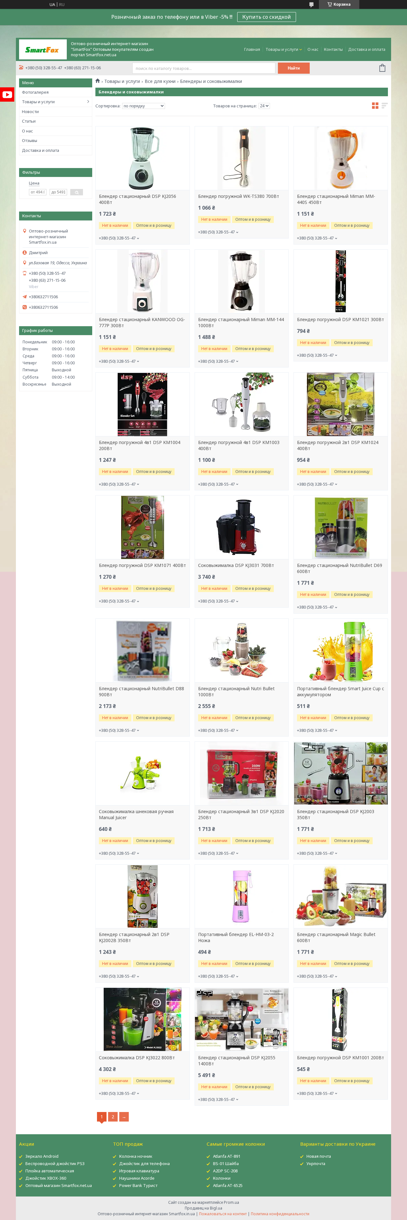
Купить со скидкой (266, 16)
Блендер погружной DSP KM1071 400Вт (142, 565)
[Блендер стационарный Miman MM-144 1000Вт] (241, 281)
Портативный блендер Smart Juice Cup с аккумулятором (340, 692)
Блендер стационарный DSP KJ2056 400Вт (137, 199)
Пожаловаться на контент (223, 1214)
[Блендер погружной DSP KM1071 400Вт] (142, 527)
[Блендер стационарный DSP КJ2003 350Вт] (340, 773)
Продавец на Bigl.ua (203, 1208)
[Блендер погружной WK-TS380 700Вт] (241, 158)
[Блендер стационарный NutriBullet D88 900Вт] (142, 650)
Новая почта (319, 1156)
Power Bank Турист (138, 1185)
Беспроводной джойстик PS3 (55, 1163)
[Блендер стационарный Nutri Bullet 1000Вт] (241, 650)
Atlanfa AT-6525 (228, 1185)
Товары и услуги (282, 49)
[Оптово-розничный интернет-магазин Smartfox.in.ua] (43, 49)
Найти (294, 68)
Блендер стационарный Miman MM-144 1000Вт (241, 322)
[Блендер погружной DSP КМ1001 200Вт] (340, 1019)
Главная (252, 49)
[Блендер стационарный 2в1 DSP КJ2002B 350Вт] (142, 896)
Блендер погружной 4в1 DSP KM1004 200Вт (139, 445)
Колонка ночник (135, 1156)
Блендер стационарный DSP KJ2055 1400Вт (236, 1061)
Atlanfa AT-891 (226, 1156)
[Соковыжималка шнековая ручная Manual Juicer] (142, 773)
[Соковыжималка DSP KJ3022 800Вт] (142, 1019)
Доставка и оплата (366, 49)
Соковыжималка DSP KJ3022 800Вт (137, 1058)
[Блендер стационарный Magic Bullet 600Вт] (340, 896)
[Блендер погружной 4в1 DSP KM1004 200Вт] (142, 404)
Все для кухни (160, 81)
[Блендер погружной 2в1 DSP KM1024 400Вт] (340, 404)
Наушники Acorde (137, 1178)
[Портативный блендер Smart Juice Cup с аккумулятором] (340, 650)
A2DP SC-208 (225, 1171)
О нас (313, 49)
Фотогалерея (35, 92)
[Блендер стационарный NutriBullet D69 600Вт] (340, 527)
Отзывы (29, 140)
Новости (30, 111)
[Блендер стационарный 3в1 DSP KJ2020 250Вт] (241, 773)
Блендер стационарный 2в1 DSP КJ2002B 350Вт (134, 937)
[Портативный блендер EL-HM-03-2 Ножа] (241, 896)
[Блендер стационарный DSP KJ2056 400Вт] (142, 158)
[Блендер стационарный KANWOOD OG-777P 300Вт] (142, 281)
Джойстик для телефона (144, 1163)
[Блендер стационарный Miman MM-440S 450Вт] (340, 158)
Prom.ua (231, 1202)
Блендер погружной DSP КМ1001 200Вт (340, 1058)
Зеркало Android (42, 1156)
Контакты (333, 49)
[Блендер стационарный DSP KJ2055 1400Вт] (241, 1019)
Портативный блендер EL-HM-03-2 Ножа (236, 937)
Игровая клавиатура (139, 1171)
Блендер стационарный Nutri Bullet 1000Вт (236, 692)
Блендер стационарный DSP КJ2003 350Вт (335, 814)
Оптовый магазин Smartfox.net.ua (58, 1185)
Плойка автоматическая (49, 1171)
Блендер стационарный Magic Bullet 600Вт (336, 937)
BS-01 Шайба (226, 1163)
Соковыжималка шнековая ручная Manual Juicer (136, 814)
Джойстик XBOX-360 (45, 1178)
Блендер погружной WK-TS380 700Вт (238, 196)
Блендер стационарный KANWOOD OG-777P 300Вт (142, 322)
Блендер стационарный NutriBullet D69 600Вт (339, 568)
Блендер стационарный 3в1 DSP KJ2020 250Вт (241, 814)
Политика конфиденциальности (280, 1214)
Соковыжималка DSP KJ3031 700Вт (236, 565)
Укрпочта (316, 1163)
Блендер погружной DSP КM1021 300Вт (340, 319)
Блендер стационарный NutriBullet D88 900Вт (141, 692)
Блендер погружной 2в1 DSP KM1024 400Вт (337, 445)
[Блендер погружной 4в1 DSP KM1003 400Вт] (241, 404)
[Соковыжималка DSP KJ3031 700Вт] (241, 527)
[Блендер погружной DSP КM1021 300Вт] (340, 281)
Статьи (29, 121)
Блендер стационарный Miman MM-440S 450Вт (336, 199)
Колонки (222, 1178)
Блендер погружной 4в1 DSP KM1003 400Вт (238, 445)
